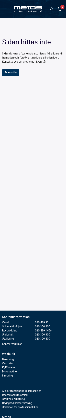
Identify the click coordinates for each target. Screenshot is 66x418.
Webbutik (8, 354)
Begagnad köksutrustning (17, 403)
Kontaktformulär (12, 344)
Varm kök (7, 363)
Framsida (11, 72)
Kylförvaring (9, 367)
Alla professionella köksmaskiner (21, 391)
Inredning (7, 375)
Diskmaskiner (10, 371)
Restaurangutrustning (15, 395)
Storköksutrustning (13, 399)
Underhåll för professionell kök (20, 407)
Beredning (8, 359)
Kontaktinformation (16, 317)
